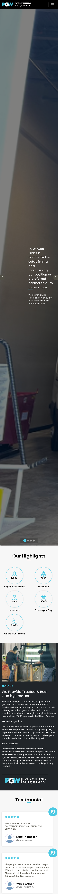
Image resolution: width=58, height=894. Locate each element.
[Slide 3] (31, 540)
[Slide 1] (24, 540)
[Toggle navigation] (52, 4)
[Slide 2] (27, 540)
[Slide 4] (34, 540)
